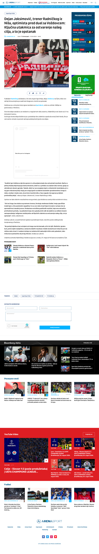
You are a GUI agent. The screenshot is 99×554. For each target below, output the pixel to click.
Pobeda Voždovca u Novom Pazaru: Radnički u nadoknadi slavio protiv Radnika (23, 247)
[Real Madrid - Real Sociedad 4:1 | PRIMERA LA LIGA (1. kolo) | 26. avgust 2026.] (61, 465)
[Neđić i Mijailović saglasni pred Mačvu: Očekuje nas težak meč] (14, 389)
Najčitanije (89, 95)
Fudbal (35, 2)
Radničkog (14, 99)
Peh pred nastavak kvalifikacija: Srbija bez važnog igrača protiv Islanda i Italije (87, 122)
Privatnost (70, 527)
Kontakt (54, 530)
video (18, 527)
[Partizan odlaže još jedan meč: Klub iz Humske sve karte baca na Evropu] (61, 389)
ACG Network (50, 527)
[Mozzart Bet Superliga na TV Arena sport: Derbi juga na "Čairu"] (7, 259)
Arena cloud (79, 2)
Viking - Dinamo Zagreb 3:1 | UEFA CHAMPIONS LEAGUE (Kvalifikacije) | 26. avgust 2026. (84, 453)
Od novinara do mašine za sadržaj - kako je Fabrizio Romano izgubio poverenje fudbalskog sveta (44, 365)
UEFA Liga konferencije (86, 127)
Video (73, 2)
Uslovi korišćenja (82, 527)
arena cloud (28, 527)
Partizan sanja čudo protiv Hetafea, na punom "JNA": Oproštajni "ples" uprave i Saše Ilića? (60, 507)
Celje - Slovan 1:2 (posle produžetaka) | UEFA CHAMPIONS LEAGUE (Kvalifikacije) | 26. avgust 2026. (25, 470)
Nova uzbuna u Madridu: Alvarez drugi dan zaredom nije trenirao (84, 505)
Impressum (39, 527)
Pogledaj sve (88, 343)
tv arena (42, 544)
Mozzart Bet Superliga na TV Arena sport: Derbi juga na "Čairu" (23, 258)
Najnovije (30, 2)
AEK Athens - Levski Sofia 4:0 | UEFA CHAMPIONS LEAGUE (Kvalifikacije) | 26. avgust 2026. (84, 474)
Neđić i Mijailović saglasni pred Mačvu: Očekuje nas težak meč (13, 399)
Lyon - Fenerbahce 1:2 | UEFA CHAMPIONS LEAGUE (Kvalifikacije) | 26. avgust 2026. (60, 453)
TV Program (54, 2)
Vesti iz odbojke (84, 100)
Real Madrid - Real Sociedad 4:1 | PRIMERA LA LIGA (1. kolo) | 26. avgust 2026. (60, 474)
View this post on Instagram (22, 153)
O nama (60, 527)
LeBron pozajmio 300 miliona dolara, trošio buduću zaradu (15, 365)
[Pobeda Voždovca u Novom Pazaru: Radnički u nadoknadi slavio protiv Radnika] (7, 248)
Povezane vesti (10, 242)
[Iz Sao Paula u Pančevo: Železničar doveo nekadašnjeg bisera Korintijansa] (38, 495)
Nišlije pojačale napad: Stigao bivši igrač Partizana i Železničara (84, 399)
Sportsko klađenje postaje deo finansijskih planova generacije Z (82, 367)
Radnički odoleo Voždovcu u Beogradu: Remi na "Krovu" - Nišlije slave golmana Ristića (57, 259)
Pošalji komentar (55, 327)
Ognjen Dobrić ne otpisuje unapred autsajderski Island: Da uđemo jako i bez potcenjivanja (44, 7)
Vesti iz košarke (84, 109)
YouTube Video (11, 434)
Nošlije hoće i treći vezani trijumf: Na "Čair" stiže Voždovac (57, 246)
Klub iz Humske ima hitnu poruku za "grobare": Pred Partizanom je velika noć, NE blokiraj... (86, 131)
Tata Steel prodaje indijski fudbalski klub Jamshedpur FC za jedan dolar (82, 359)
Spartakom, (40, 105)
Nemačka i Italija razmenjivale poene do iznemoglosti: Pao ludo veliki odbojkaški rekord (86, 103)
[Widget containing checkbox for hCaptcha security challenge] (18, 326)
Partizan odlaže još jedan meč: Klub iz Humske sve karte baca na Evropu (61, 400)
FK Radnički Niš (39, 296)
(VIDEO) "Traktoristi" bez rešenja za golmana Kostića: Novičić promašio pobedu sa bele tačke (37, 400)
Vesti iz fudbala (79, 500)
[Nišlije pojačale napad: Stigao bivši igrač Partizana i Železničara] (84, 389)
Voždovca (51, 99)
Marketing (45, 530)
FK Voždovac (50, 296)
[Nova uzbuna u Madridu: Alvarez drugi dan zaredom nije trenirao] (84, 495)
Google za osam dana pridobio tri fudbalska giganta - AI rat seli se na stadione (82, 350)
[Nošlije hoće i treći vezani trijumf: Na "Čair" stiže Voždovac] (41, 248)
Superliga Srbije (10, 13)
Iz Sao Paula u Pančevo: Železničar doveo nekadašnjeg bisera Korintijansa (85, 140)
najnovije (10, 527)
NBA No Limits (61, 2)
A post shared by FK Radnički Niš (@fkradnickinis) (36, 175)
